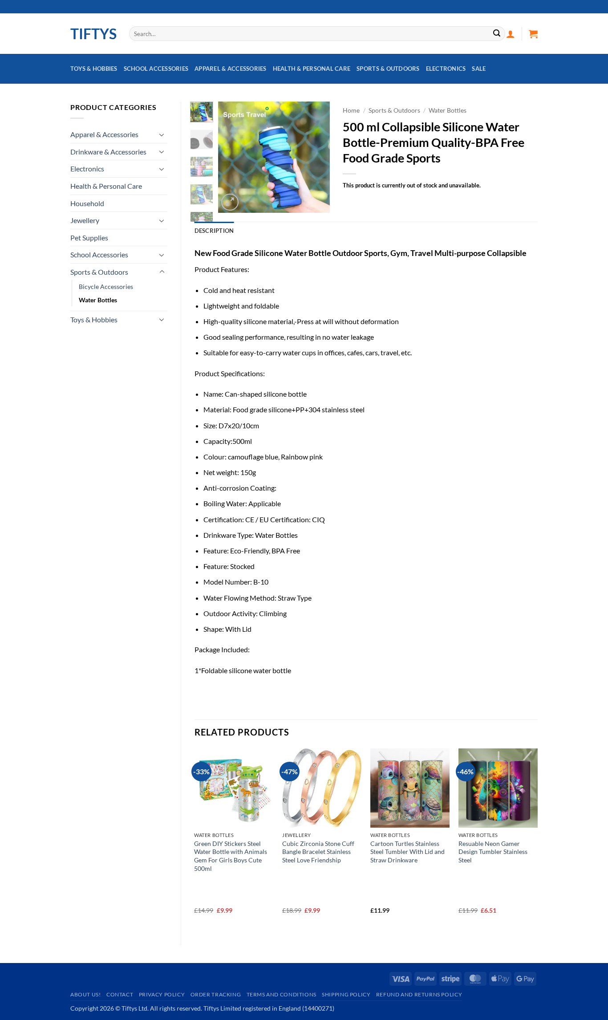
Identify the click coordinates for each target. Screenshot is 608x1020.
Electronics (446, 68)
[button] (510, 34)
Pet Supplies (89, 237)
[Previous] (231, 157)
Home (351, 110)
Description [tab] (214, 230)
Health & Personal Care (312, 68)
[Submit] (496, 33)
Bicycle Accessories (106, 286)
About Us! (85, 994)
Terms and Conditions (281, 994)
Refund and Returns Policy (419, 994)
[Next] (316, 157)
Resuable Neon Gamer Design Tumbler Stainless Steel (492, 852)
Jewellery (84, 220)
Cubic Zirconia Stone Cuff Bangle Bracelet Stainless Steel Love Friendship (318, 852)
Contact (119, 994)
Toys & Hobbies (94, 68)
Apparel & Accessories (230, 68)
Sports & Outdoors (388, 68)
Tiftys (93, 34)
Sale (479, 68)
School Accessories (156, 68)
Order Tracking (216, 994)
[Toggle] (162, 134)
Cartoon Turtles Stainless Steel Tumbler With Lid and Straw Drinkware (407, 852)
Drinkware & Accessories (108, 151)
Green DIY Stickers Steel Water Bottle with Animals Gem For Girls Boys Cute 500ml (230, 856)
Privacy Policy (162, 994)
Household (87, 203)
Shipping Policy (346, 994)
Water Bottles (98, 300)
